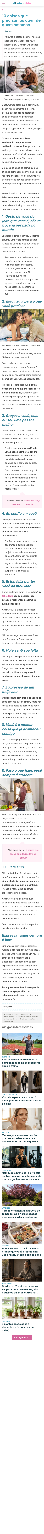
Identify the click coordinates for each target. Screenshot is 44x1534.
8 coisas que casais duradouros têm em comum (24, 854)
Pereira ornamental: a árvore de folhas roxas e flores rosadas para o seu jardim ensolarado (21, 1214)
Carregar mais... (22, 1337)
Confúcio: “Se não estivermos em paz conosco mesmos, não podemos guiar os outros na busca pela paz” (20, 1289)
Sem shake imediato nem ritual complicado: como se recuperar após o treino (21, 1062)
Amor (4, 10)
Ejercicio (6, 1057)
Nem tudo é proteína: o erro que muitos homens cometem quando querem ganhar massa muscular (22, 1176)
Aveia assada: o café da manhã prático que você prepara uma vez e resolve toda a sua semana (21, 1251)
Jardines (6, 1208)
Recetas (5, 1246)
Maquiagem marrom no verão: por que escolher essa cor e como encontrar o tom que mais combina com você (21, 1138)
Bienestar (6, 1170)
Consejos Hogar (9, 1095)
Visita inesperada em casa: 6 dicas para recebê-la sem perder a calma (21, 1100)
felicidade (7, 596)
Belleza (5, 1132)
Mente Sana (7, 1283)
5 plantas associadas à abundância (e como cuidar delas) (18, 1327)
